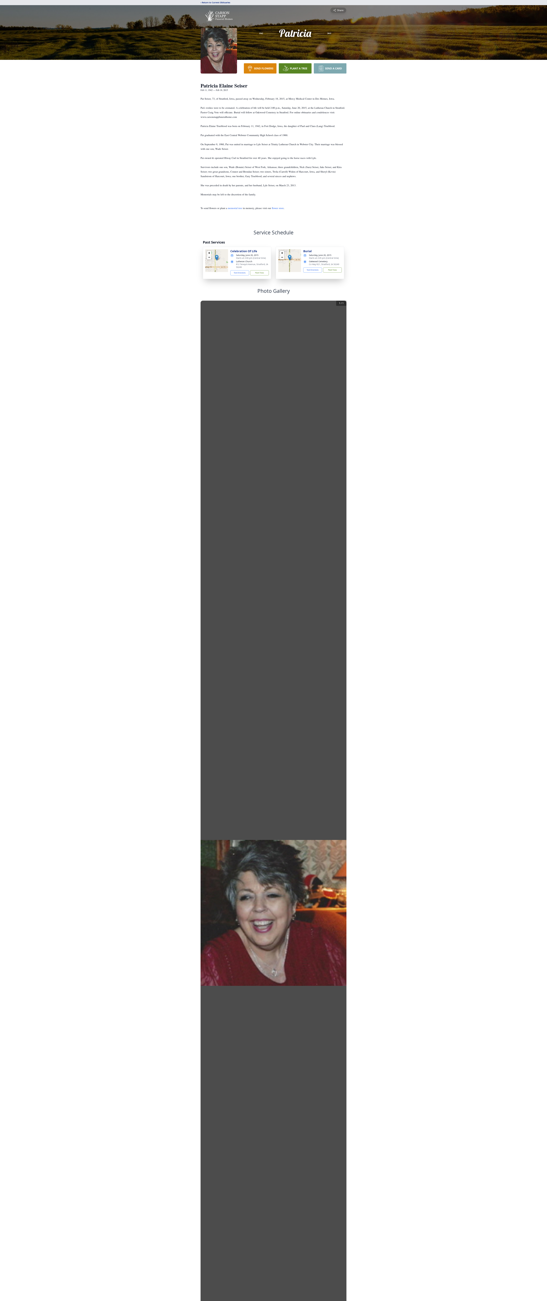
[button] (217, 258)
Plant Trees (259, 273)
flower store (278, 208)
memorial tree (235, 208)
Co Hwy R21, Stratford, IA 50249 (324, 264)
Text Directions (240, 273)
